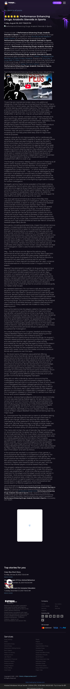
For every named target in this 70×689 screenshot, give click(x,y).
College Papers (8, 665)
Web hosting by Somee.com (35, 682)
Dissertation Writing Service (12, 648)
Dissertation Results (41, 654)
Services (43, 608)
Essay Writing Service (42, 668)
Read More (8, 577)
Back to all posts (15, 10)
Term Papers (8, 650)
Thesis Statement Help (42, 659)
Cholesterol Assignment (27, 491)
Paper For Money (9, 652)
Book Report (40, 657)
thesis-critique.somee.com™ (28, 676)
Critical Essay (8, 646)
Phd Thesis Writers (41, 665)
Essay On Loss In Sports (30, 64)
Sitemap (57, 608)
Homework (39, 644)
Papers (38, 641)
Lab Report (7, 657)
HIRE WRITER (57, 2)
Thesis (37, 639)
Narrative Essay (40, 648)
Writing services (8, 663)
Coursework (39, 650)
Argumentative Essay (42, 646)
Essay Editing (8, 668)
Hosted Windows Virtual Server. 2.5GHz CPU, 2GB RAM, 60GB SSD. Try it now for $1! (35, 685)
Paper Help (39, 670)
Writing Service (8, 654)
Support (43, 610)
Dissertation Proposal (10, 659)
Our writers (58, 604)
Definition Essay (40, 663)
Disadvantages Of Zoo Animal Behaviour (19, 580)
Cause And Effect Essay (43, 652)
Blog (56, 606)
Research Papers (9, 661)
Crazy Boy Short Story (12, 572)
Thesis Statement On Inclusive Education (19, 588)
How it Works (45, 606)
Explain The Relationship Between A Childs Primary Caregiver (29, 57)
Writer (6, 641)
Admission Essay (41, 661)
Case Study (7, 670)
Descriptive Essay (9, 644)
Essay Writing (8, 639)
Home (43, 604)
